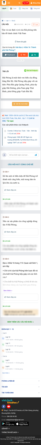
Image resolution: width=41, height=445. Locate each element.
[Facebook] (4, 406)
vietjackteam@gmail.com (15, 420)
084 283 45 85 (12, 416)
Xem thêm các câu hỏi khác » (20, 322)
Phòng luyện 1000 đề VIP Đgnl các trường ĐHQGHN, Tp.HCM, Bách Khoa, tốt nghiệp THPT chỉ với (22, 140)
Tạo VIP (25, 3)
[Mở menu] (9, 3)
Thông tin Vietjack (9, 432)
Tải (35, 55)
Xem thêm (5, 373)
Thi (24, 55)
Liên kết (5, 428)
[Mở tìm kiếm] (19, 3)
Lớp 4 (8, 20)
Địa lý (13, 20)
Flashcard (11, 55)
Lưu (36, 24)
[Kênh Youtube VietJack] (9, 406)
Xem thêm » (7, 291)
